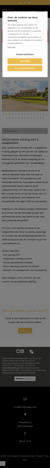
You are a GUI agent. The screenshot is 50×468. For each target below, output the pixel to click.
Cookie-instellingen (25, 54)
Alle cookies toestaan (24, 68)
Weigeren (25, 61)
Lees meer (11, 47)
